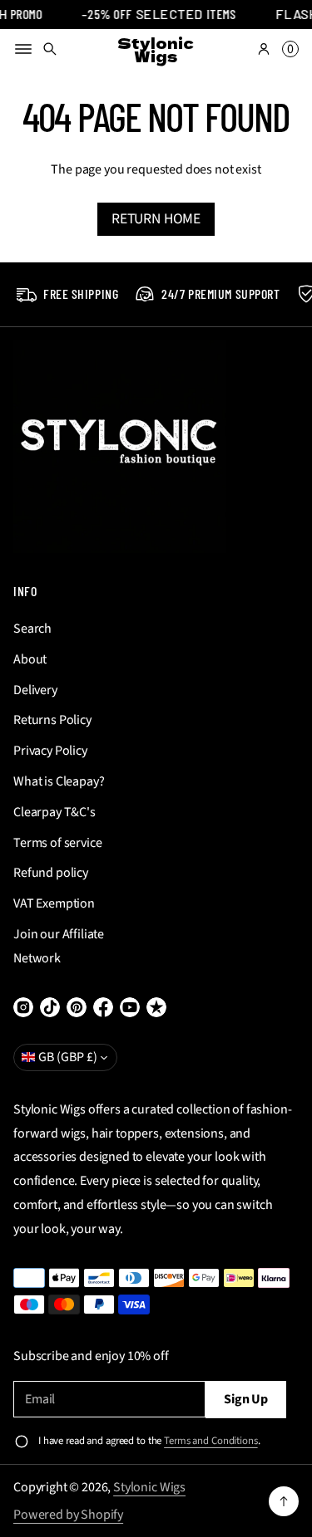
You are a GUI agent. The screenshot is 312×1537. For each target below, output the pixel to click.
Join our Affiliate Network (58, 946)
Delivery (35, 690)
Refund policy (50, 873)
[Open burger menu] (23, 49)
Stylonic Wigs (149, 1487)
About (30, 659)
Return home (156, 218)
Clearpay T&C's (54, 812)
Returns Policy (52, 720)
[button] (50, 49)
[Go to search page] (50, 49)
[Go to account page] (263, 49)
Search (32, 628)
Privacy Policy (50, 751)
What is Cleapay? (58, 781)
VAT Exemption (54, 903)
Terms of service (57, 843)
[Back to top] (284, 1501)
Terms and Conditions (210, 1440)
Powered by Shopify (68, 1514)
